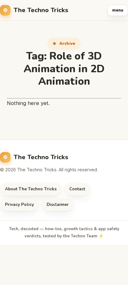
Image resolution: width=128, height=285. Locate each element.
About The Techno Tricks (31, 189)
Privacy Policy (19, 204)
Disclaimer (58, 204)
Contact (77, 189)
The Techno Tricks (41, 10)
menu (117, 10)
